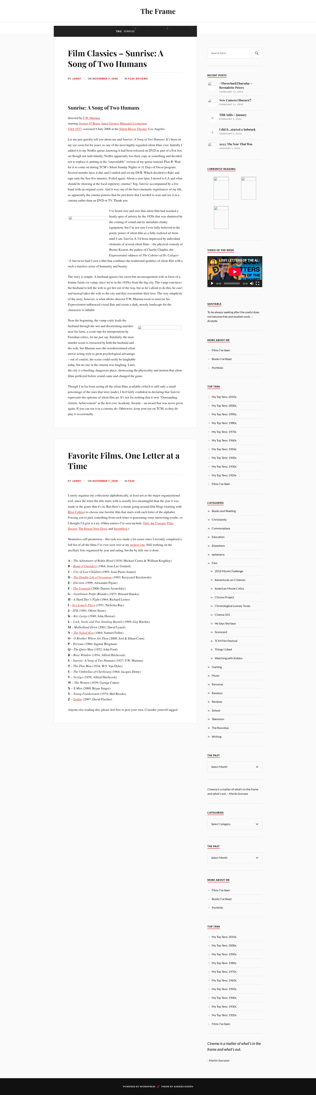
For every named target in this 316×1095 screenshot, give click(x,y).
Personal (217, 684)
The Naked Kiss (83, 632)
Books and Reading (151, 28)
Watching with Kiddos (228, 658)
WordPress (147, 1086)
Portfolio (217, 367)
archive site (137, 544)
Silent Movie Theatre (132, 129)
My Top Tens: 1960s (224, 440)
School (216, 710)
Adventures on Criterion (230, 580)
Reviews (142, 78)
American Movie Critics (229, 588)
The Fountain (82, 588)
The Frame (158, 11)
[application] (234, 271)
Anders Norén (183, 1086)
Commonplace (221, 528)
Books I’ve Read (222, 359)
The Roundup (220, 727)
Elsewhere (218, 545)
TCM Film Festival (226, 640)
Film (128, 28)
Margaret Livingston (133, 123)
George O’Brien (89, 123)
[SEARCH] (256, 53)
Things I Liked (223, 649)
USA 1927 (75, 129)
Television (218, 719)
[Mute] (251, 283)
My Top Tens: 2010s (224, 396)
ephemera (218, 554)
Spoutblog (120, 528)
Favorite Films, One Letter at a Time (124, 460)
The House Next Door (92, 528)
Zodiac (77, 699)
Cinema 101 (222, 614)
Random (217, 693)
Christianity (219, 519)
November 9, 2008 (105, 78)
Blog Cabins (76, 512)
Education (218, 537)
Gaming (217, 667)
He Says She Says (225, 623)
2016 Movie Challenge (229, 571)
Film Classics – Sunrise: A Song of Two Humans (115, 58)
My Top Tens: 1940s (224, 457)
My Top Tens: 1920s (224, 475)
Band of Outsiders (85, 566)
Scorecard (221, 632)
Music (215, 675)
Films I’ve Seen (221, 350)
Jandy (76, 78)
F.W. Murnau (91, 118)
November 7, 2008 (105, 480)
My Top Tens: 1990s (224, 414)
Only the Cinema (154, 523)
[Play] (212, 283)
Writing (216, 736)
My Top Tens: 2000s (224, 405)
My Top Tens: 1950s (224, 449)
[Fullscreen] (257, 283)
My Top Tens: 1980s (224, 423)
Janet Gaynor (109, 123)
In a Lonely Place (83, 605)
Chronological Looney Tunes (232, 605)
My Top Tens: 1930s (224, 466)
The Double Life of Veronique (92, 577)
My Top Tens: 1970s (224, 431)
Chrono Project (180, 28)
